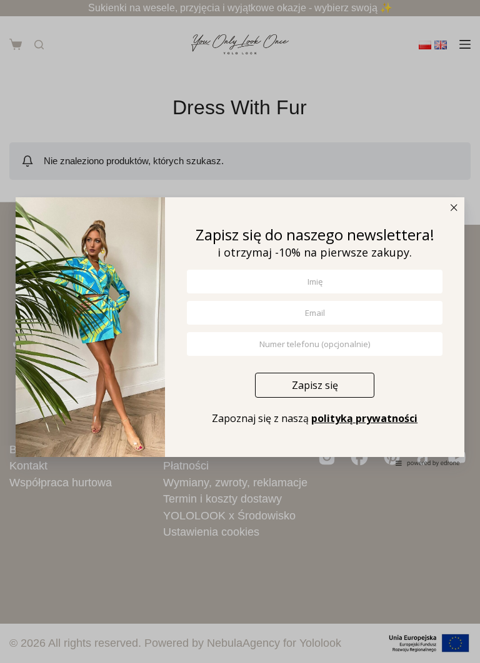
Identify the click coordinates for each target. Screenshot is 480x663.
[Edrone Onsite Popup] (240, 331)
